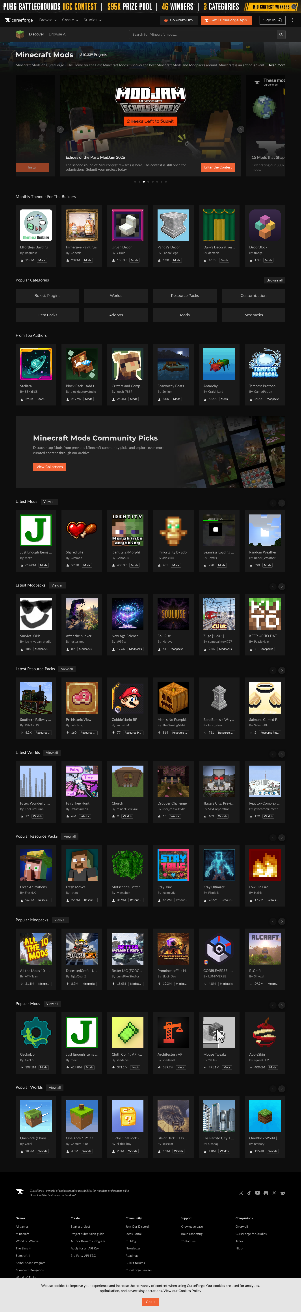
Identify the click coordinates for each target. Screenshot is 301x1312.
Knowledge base (192, 1226)
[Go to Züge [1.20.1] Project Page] (219, 624)
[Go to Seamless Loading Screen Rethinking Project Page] (219, 541)
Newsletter (133, 1248)
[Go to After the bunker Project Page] (81, 624)
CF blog (131, 1241)
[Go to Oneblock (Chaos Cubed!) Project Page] (36, 1127)
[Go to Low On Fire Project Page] (265, 876)
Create (68, 20)
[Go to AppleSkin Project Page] (265, 1043)
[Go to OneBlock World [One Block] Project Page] (265, 1127)
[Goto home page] (19, 20)
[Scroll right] (281, 503)
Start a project (80, 1226)
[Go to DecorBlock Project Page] (265, 236)
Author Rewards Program (88, 1241)
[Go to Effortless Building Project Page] (36, 236)
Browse (45, 20)
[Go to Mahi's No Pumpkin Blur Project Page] (173, 708)
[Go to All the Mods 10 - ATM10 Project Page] (36, 959)
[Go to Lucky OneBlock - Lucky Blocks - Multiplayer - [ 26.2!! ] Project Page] (127, 1127)
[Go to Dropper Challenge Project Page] (173, 792)
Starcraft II (23, 1255)
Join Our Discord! (138, 1226)
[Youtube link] (257, 1192)
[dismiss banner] (294, 6)
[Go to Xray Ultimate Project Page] (219, 876)
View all (49, 502)
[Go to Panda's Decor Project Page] (173, 236)
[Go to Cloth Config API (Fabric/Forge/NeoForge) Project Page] (127, 1043)
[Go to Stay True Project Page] (173, 876)
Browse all (275, 280)
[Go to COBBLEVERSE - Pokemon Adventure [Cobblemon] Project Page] (219, 959)
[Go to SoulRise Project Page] (173, 624)
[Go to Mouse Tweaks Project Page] (219, 1043)
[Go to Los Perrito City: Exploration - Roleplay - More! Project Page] (219, 1127)
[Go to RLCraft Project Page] (265, 959)
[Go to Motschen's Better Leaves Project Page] (127, 876)
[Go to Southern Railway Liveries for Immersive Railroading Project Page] (36, 708)
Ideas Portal (133, 1234)
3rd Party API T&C (83, 1255)
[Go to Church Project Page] (127, 792)
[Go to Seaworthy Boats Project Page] (173, 374)
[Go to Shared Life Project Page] (81, 541)
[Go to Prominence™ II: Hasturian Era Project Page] (173, 959)
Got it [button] (150, 1302)
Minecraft (22, 1234)
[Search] (281, 34)
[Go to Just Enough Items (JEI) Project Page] (36, 541)
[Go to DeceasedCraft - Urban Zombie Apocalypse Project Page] (81, 959)
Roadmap (132, 1255)
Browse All (58, 34)
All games (22, 1226)
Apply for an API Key (85, 1248)
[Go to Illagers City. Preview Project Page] (219, 792)
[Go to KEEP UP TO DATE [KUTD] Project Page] (265, 624)
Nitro (239, 1248)
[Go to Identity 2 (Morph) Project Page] (127, 541)
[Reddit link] (282, 1192)
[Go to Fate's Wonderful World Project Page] (36, 792)
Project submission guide (87, 1234)
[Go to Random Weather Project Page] (265, 541)
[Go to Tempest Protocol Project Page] (265, 374)
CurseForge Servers (139, 1270)
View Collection (206, 167)
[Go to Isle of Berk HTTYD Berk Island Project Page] (173, 1127)
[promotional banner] (150, 6)
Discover (36, 34)
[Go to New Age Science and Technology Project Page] (127, 624)
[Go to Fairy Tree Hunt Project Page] (81, 792)
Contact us (188, 1241)
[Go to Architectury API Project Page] (173, 1043)
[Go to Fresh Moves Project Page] (81, 876)
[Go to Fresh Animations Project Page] (36, 876)
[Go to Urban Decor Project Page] (127, 236)
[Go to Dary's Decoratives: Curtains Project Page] (219, 236)
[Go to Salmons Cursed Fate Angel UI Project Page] (265, 708)
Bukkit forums (135, 1263)
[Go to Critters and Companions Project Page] (127, 374)
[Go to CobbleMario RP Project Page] (127, 708)
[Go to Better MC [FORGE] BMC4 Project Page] (127, 959)
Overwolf (242, 1226)
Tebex (239, 1241)
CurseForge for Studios (251, 1234)
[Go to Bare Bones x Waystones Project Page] (219, 708)
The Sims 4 (23, 1248)
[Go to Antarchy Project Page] (219, 374)
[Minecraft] (20, 34)
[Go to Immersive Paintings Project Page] (81, 236)
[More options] (292, 20)
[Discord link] (266, 1192)
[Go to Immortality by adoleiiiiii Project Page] (173, 541)
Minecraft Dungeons (30, 1270)
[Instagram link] (240, 1192)
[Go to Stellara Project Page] (36, 374)
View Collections (50, 467)
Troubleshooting (192, 1234)
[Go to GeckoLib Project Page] (36, 1043)
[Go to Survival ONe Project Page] (36, 624)
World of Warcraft (28, 1241)
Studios (90, 20)
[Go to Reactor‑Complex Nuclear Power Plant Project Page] (265, 792)
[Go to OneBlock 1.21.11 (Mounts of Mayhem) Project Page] (81, 1127)
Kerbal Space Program (30, 1263)
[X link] (274, 1192)
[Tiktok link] (249, 1192)
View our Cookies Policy (182, 1291)
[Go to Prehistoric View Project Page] (81, 708)
